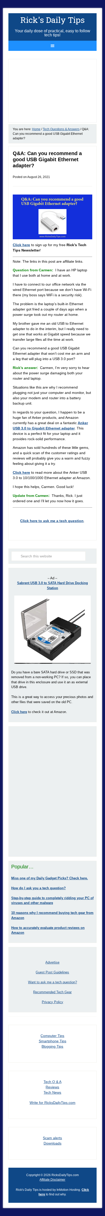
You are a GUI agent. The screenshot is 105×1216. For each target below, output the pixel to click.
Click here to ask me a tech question (52, 521)
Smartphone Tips (52, 1041)
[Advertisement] (52, 791)
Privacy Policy (52, 1002)
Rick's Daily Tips (52, 19)
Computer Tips (52, 1036)
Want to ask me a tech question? (52, 982)
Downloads (52, 1143)
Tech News (52, 1092)
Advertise (52, 962)
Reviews (52, 1087)
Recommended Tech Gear (52, 992)
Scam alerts (52, 1138)
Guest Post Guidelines (52, 972)
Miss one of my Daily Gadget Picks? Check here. (49, 878)
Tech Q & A (52, 1082)
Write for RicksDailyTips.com (52, 1103)
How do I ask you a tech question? (38, 888)
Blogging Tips (52, 1046)
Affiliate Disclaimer (52, 1179)
